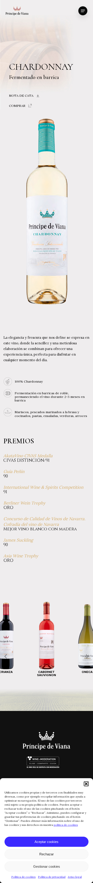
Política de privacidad (51, 877)
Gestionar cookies (46, 866)
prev (6, 656)
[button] (86, 784)
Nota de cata (21, 96)
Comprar (17, 106)
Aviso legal (75, 877)
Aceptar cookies (46, 842)
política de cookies (66, 825)
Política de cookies (23, 877)
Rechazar (46, 854)
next (86, 656)
